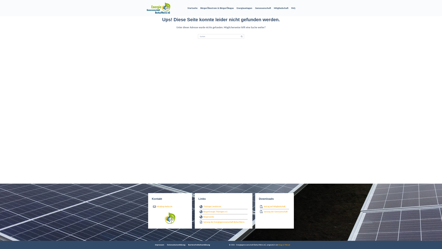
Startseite (193, 8)
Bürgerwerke (208, 217)
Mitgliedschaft (281, 8)
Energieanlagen (244, 8)
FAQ (293, 8)
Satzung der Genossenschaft (276, 211)
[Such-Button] (241, 36)
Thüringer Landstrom (212, 206)
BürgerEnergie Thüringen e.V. (215, 211)
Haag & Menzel (284, 245)
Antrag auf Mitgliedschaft (274, 206)
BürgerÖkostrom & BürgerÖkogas (217, 8)
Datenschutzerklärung (176, 245)
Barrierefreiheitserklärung (199, 245)
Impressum (159, 245)
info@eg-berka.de (164, 206)
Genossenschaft (263, 8)
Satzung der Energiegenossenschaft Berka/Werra (223, 222)
